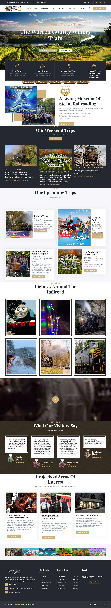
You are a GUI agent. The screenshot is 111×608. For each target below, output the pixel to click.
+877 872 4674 (13, 584)
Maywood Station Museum (88, 515)
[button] (54, 473)
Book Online (42, 71)
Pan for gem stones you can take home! (88, 172)
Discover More (66, 124)
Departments (71, 8)
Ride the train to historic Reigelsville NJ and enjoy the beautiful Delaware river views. (19, 174)
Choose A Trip (43, 51)
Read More (13, 536)
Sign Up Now (94, 582)
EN (86, 2)
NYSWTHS (19, 604)
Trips (52, 8)
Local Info (43, 8)
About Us (43, 576)
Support (82, 8)
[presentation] (5, 40)
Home (27, 8)
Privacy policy (45, 585)
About (36, 8)
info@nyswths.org (14, 592)
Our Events (44, 588)
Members (61, 8)
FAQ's (42, 579)
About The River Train (63, 51)
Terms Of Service (46, 582)
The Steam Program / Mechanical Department (18, 516)
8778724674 (43, 2)
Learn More (40, 230)
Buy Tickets (98, 8)
